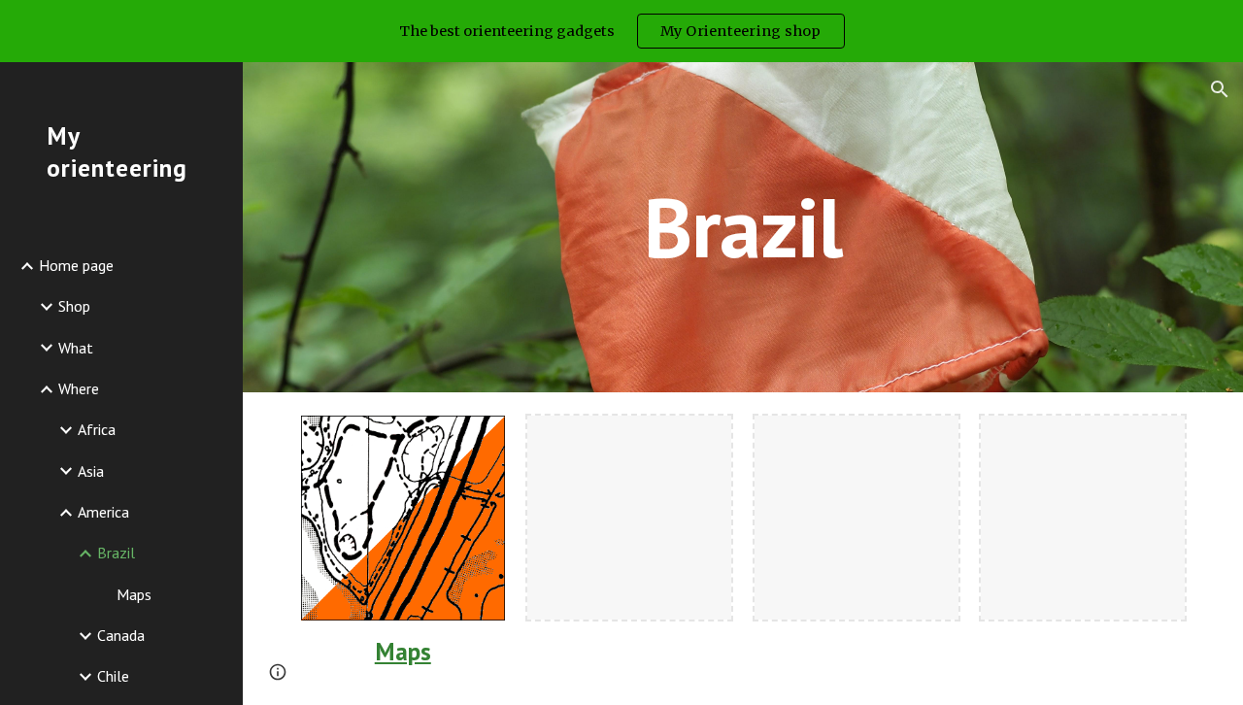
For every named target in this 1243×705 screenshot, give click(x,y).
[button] (1219, 89)
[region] (621, 31)
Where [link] (78, 388)
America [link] (103, 511)
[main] (742, 227)
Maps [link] (134, 594)
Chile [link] (113, 676)
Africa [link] (97, 429)
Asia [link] (91, 471)
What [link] (75, 347)
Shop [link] (74, 306)
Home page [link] (76, 265)
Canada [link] (121, 635)
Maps (403, 651)
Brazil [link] (116, 552)
